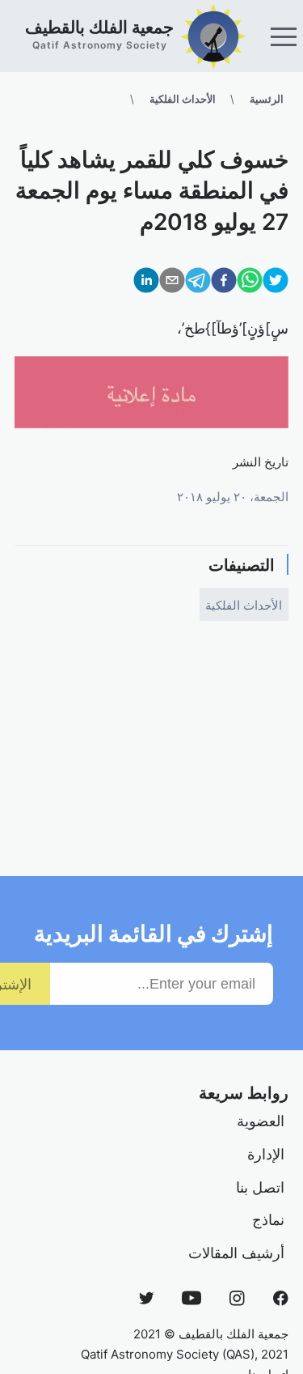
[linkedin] (146, 283)
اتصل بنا (260, 1187)
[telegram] (198, 283)
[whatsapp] (250, 283)
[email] (172, 283)
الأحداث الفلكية (182, 98)
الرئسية (267, 98)
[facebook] (224, 283)
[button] (283, 36)
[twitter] (275, 283)
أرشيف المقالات (236, 1252)
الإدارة (265, 1154)
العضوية (260, 1120)
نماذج (268, 1219)
